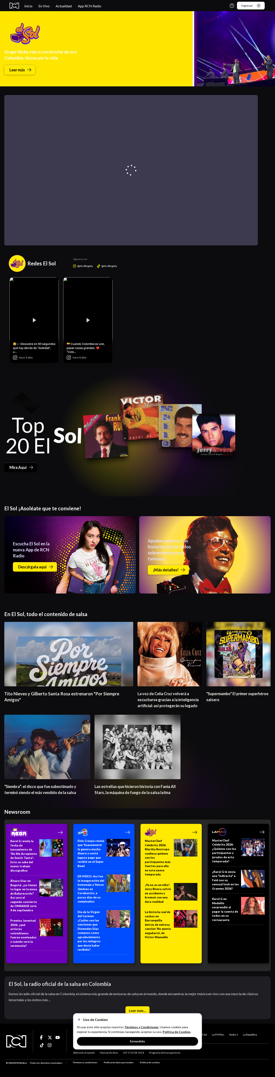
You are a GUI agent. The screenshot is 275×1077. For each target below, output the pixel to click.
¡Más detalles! (166, 570)
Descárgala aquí (32, 567)
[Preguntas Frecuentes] (231, 5)
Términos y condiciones (85, 1062)
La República (250, 1034)
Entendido (137, 1041)
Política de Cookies (177, 1032)
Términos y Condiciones (141, 1027)
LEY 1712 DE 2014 (133, 1052)
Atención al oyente (84, 1052)
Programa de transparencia (164, 1052)
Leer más (17, 69)
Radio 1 (233, 1034)
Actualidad (64, 6)
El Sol (204, 1034)
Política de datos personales (118, 1062)
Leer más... (137, 1010)
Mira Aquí (18, 467)
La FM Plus (218, 1034)
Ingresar (247, 5)
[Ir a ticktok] (42, 1037)
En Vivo (44, 6)
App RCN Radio (89, 6)
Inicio (28, 6)
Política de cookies (150, 1062)
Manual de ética (109, 1052)
